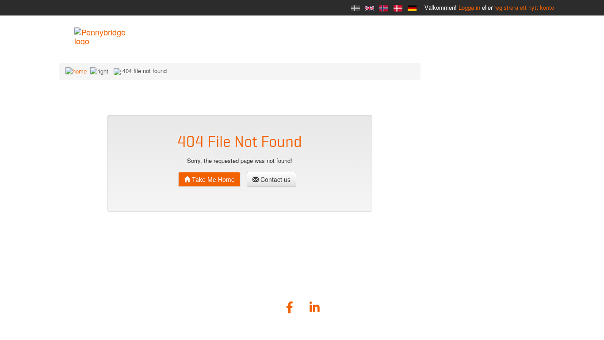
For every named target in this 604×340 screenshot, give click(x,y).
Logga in (469, 7)
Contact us (275, 179)
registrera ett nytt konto (524, 7)
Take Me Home (212, 179)
